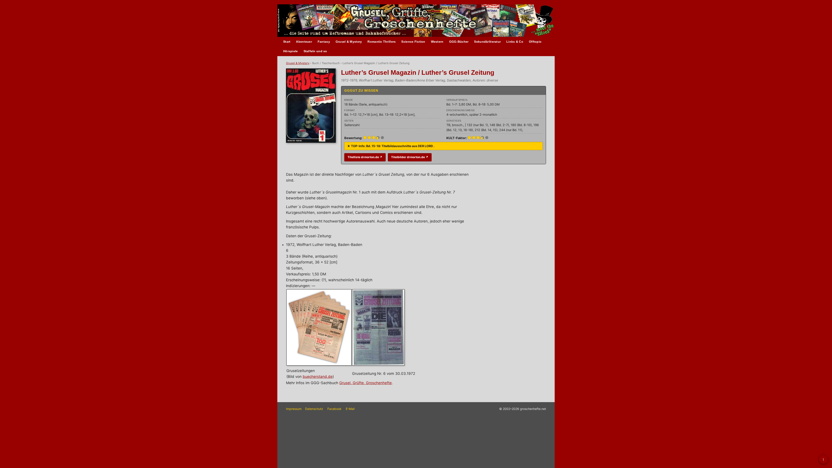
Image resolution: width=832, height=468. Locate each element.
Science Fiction (413, 41)
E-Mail (350, 409)
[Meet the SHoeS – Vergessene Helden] (544, 20)
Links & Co (514, 41)
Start (286, 41)
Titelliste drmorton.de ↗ (365, 157)
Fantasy (324, 41)
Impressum (294, 409)
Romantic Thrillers (381, 41)
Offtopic (535, 41)
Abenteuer (304, 41)
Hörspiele (290, 51)
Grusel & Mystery (349, 41)
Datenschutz (314, 409)
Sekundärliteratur (487, 41)
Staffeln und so (315, 51)
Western (437, 41)
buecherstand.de (318, 376)
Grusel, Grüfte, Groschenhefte (365, 383)
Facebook (334, 409)
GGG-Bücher (459, 41)
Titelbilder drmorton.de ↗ (409, 157)
